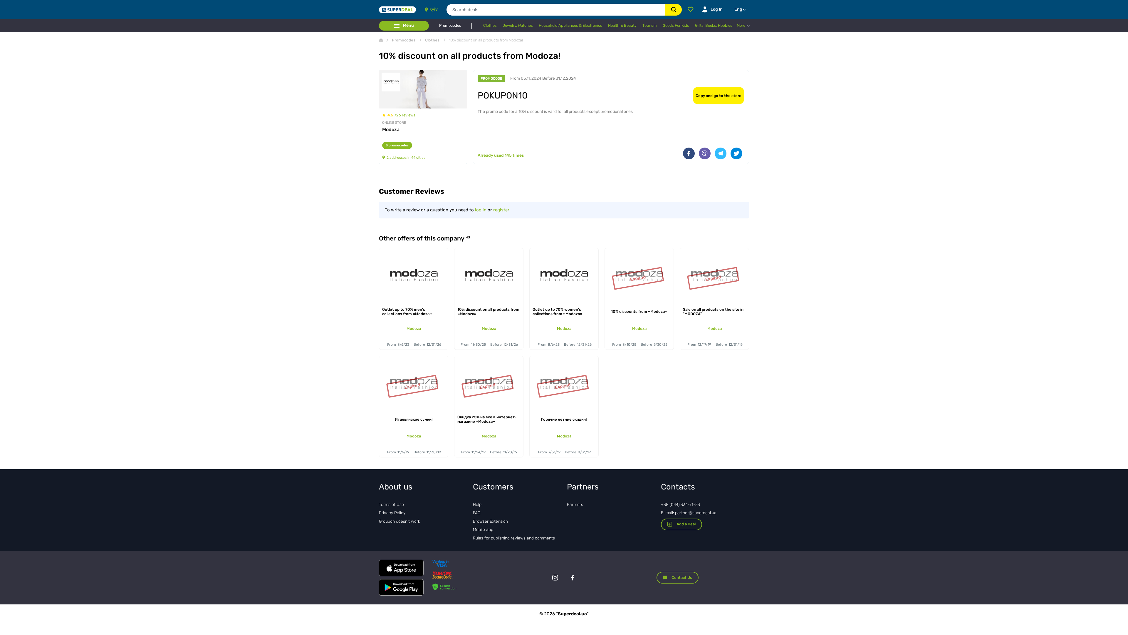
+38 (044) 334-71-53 (680, 504)
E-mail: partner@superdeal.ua (688, 512)
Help (477, 504)
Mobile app (483, 529)
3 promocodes (397, 145)
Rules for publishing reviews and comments (514, 538)
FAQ (476, 512)
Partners (575, 504)
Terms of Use (391, 504)
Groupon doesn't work (399, 521)
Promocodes (450, 26)
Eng (738, 9)
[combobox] (555, 10)
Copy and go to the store (718, 95)
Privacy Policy (392, 512)
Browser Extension (490, 521)
